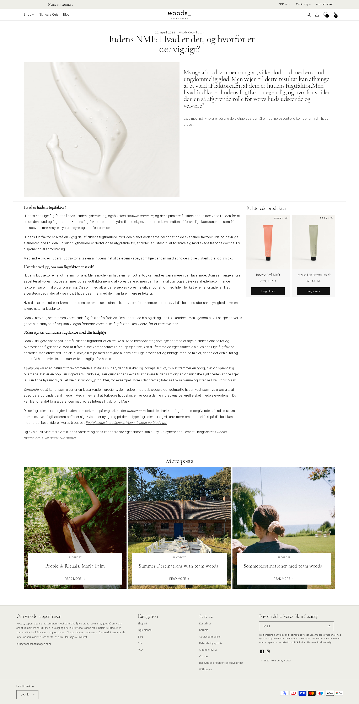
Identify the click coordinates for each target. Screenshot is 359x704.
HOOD (287, 660)
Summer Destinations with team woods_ (179, 565)
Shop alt (142, 623)
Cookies (203, 656)
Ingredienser (145, 630)
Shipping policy (208, 649)
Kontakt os (205, 623)
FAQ (140, 649)
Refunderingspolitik (210, 643)
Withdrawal (206, 669)
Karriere (203, 630)
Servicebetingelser (210, 636)
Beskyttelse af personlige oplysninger (221, 662)
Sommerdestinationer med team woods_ (284, 565)
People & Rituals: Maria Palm (75, 565)
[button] (304, 4)
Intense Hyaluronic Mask (217, 380)
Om (140, 643)
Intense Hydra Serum (176, 380)
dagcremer (151, 380)
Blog (140, 636)
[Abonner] (329, 626)
